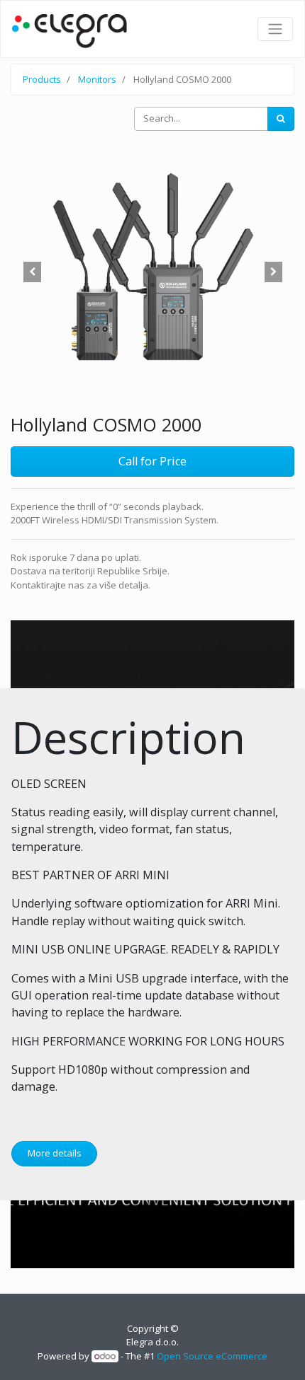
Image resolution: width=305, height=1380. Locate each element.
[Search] (280, 119)
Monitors (97, 79)
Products (42, 79)
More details (55, 1153)
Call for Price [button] (152, 461)
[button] (32, 272)
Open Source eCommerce (212, 1356)
